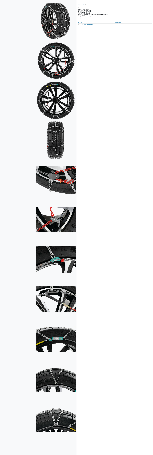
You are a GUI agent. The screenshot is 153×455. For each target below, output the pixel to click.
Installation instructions (90, 24)
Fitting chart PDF (84, 24)
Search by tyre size (80, 22)
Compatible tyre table (118, 22)
